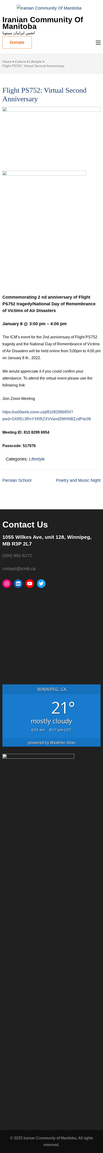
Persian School (16, 480)
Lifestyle (37, 459)
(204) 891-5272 (17, 555)
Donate (17, 42)
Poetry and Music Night (78, 480)
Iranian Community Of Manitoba (42, 23)
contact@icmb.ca (18, 568)
